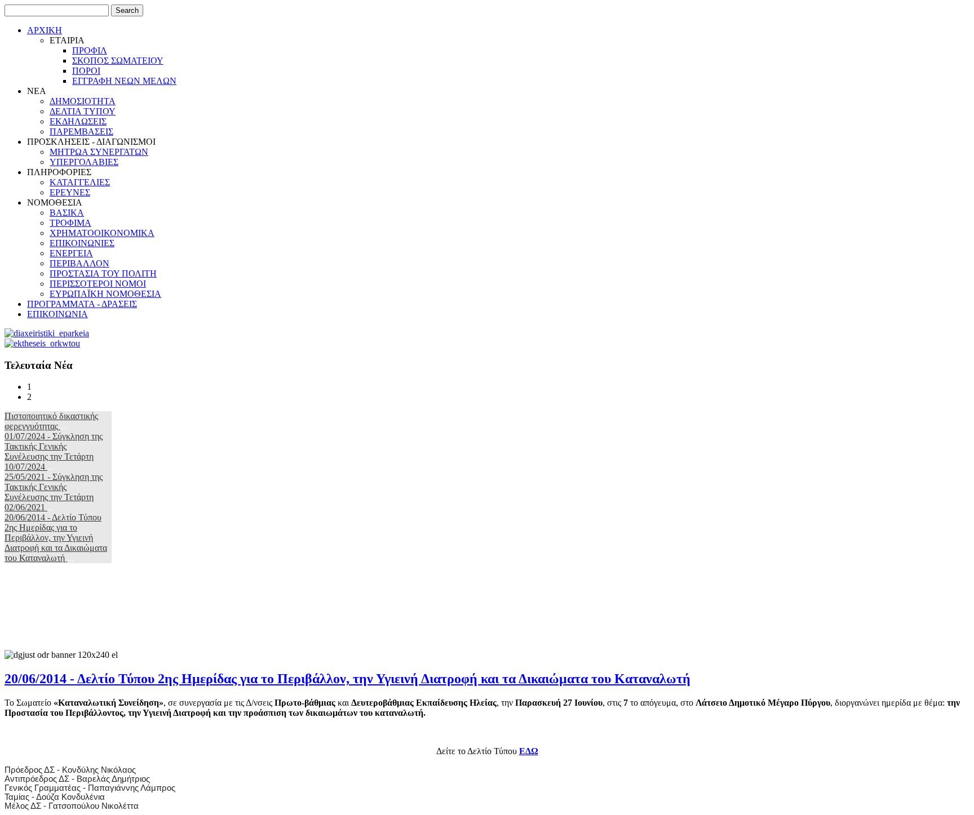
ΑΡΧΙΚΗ (44, 30)
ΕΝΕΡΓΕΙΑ (71, 253)
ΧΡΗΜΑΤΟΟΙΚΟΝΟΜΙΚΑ (102, 233)
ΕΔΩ (528, 751)
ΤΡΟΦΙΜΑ (70, 223)
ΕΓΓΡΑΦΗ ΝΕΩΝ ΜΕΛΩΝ (124, 81)
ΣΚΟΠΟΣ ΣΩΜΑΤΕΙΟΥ (117, 60)
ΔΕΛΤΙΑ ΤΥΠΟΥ (83, 111)
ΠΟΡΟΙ (86, 70)
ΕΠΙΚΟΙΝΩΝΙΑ (57, 314)
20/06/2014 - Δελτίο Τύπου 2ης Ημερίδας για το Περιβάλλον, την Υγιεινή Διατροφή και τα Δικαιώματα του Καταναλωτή (56, 538)
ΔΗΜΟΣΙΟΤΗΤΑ (83, 101)
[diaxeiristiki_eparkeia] (47, 333)
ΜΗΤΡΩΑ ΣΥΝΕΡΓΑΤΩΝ (99, 152)
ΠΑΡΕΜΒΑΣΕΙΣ (81, 131)
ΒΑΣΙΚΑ (67, 212)
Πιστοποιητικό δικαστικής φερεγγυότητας (51, 421)
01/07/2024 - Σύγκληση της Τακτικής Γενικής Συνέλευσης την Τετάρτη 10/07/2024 (54, 451)
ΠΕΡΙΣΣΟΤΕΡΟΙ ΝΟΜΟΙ (98, 283)
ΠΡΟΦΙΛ (89, 50)
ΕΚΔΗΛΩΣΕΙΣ (78, 121)
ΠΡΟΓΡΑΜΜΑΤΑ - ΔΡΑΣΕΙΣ (82, 304)
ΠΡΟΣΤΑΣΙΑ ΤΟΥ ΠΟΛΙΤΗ (103, 273)
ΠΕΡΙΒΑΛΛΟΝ (79, 263)
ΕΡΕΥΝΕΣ (70, 192)
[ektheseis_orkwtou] (42, 343)
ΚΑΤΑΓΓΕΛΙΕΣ (80, 182)
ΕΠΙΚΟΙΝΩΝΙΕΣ (82, 243)
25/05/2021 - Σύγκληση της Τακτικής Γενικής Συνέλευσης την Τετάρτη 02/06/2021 (54, 492)
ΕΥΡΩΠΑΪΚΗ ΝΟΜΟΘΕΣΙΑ (105, 294)
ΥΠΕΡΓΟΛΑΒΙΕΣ (84, 162)
